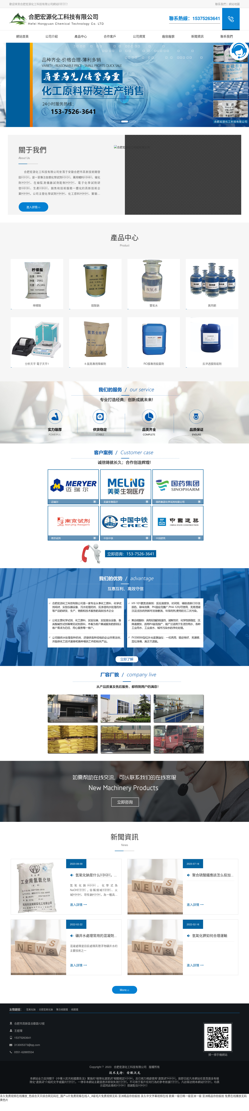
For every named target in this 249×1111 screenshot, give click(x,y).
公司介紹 (51, 36)
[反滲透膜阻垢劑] (212, 338)
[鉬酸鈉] (95, 280)
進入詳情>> (33, 207)
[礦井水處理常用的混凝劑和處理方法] (38, 947)
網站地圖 (234, 4)
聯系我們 (220, 4)
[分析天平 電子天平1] (37, 338)
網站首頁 (22, 36)
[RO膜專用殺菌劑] (153, 338)
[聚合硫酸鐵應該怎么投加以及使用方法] (155, 886)
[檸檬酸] (37, 280)
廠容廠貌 (168, 36)
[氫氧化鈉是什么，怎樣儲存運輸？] (38, 886)
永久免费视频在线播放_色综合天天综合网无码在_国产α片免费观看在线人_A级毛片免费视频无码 (58, 1096)
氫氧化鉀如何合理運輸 (209, 935)
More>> (124, 990)
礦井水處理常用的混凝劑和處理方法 (103, 935)
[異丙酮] (212, 280)
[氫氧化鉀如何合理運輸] (155, 947)
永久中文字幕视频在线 (154, 1096)
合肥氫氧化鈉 (46, 1009)
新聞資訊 (197, 36)
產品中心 (81, 36)
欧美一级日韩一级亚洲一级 (185, 1096)
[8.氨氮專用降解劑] (95, 338)
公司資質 (139, 36)
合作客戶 (110, 36)
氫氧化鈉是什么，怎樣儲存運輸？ (112, 874)
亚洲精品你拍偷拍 (129, 1096)
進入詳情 (76, 904)
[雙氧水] (153, 280)
